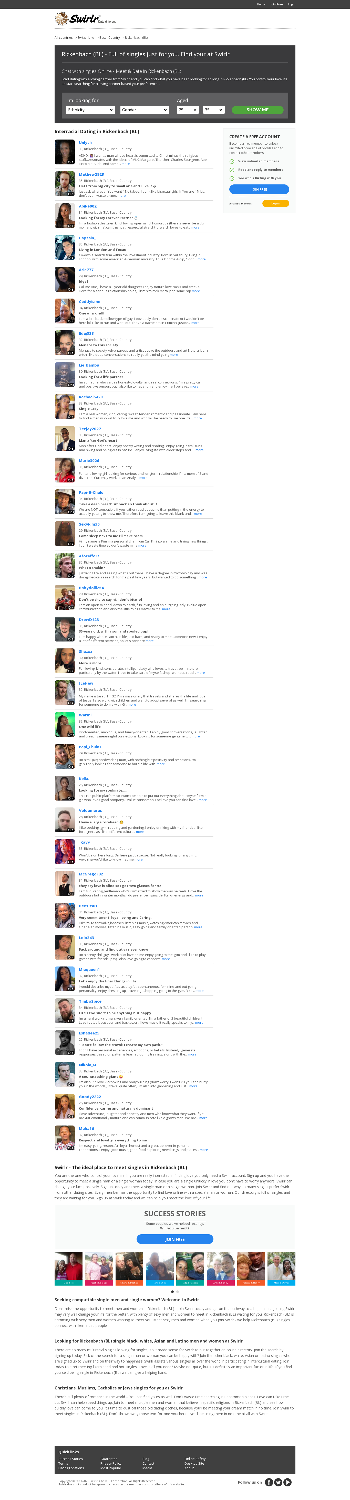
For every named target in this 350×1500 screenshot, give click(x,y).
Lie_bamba (89, 365)
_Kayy (84, 842)
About (189, 1468)
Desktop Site (194, 1463)
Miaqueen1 (89, 969)
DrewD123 (89, 619)
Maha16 (86, 1128)
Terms (63, 1463)
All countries (64, 37)
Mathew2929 (91, 174)
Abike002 (88, 206)
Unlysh (85, 142)
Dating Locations (71, 1468)
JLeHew (86, 683)
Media (147, 1468)
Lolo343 (86, 937)
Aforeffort (89, 555)
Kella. (84, 778)
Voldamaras (90, 810)
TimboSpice (90, 1001)
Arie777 (86, 269)
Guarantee (109, 1458)
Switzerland (86, 37)
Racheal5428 (91, 396)
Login (275, 203)
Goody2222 (90, 1096)
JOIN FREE (175, 1239)
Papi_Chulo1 (90, 746)
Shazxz (85, 651)
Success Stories (70, 1458)
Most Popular (110, 1468)
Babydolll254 (91, 587)
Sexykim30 (89, 524)
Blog (145, 1458)
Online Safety (195, 1458)
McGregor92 (91, 873)
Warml (85, 714)
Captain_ (87, 237)
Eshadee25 (89, 1032)
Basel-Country (109, 37)
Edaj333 (86, 333)
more (126, 163)
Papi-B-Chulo (91, 492)
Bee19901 (88, 905)
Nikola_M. (88, 1064)
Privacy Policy (110, 1463)
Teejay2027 (90, 428)
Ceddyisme (89, 301)
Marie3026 (89, 460)
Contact (148, 1463)
